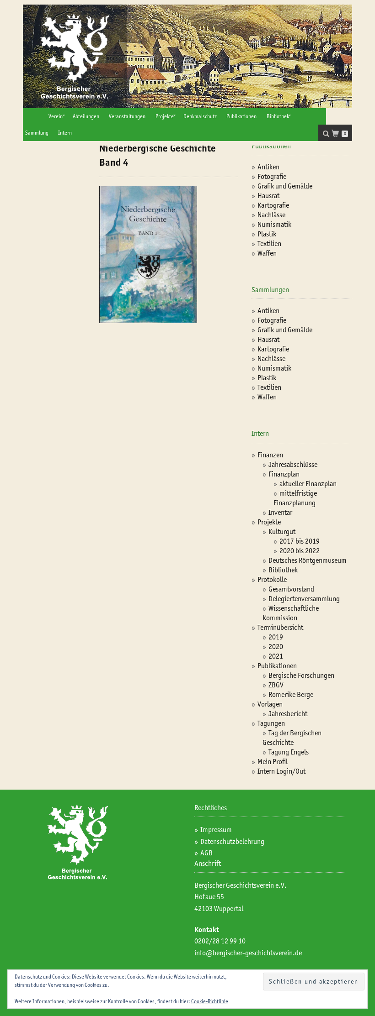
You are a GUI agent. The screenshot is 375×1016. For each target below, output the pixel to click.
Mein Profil (272, 761)
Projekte (164, 116)
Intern (65, 132)
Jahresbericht (287, 713)
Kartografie (273, 205)
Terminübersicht (280, 627)
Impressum (216, 829)
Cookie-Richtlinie (209, 1001)
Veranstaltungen (127, 116)
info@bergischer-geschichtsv (236, 952)
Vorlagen (270, 704)
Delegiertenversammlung (304, 598)
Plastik (266, 234)
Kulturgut (281, 531)
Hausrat (268, 195)
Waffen (267, 253)
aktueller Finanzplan (308, 483)
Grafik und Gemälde (284, 186)
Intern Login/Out (281, 771)
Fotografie (271, 176)
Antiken (268, 166)
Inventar (280, 512)
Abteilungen (86, 116)
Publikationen (241, 116)
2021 (275, 656)
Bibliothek (278, 116)
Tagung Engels (288, 752)
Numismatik (274, 224)
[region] (187, 56)
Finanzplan (284, 474)
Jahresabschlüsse (292, 464)
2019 (275, 637)
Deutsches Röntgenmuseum (307, 560)
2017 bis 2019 (299, 541)
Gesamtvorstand (291, 589)
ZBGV (276, 685)
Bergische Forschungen (301, 675)
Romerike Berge (290, 694)
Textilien (269, 243)
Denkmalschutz (200, 116)
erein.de (290, 952)
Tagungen (271, 723)
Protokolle (272, 579)
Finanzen (270, 454)
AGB (206, 852)
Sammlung (36, 132)
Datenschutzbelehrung (232, 841)
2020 (275, 646)
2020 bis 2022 (299, 550)
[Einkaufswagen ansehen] (338, 134)
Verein (55, 116)
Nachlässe (271, 214)
